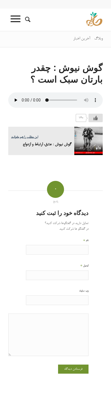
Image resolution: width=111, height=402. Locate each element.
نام (86, 240)
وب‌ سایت (84, 291)
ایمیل (84, 265)
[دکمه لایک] (96, 118)
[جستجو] (26, 19)
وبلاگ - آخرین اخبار (88, 39)
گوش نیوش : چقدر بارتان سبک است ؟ (66, 73)
